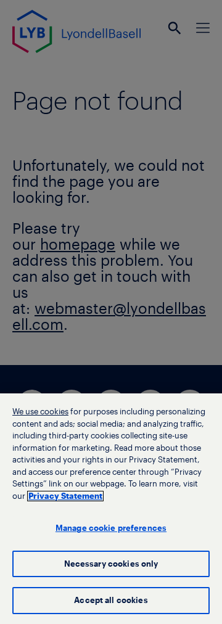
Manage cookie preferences (111, 528)
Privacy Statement (65, 496)
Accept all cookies (110, 600)
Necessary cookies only (111, 564)
